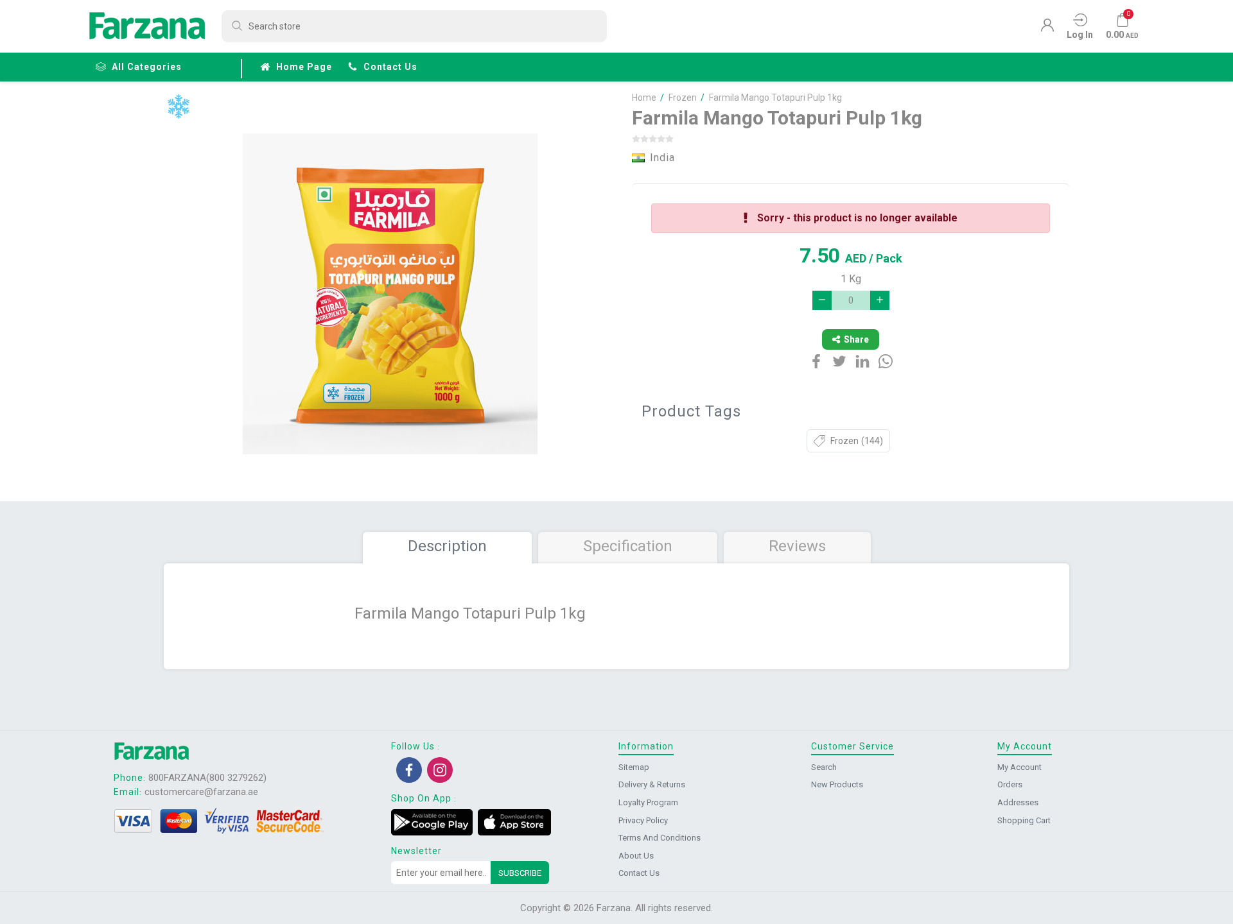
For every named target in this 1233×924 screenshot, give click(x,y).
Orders (1009, 784)
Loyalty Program (648, 802)
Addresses (1017, 802)
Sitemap (633, 767)
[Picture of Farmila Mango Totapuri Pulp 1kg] (390, 293)
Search (824, 767)
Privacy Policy (643, 820)
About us (636, 855)
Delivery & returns (651, 784)
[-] (822, 300)
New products (837, 784)
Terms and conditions (659, 838)
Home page (304, 67)
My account (1019, 767)
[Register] (1047, 28)
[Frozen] (178, 107)
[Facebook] (409, 770)
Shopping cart (1024, 820)
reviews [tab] (797, 546)
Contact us (390, 67)
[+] (879, 300)
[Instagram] (439, 770)
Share (856, 339)
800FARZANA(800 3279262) (207, 777)
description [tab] (447, 546)
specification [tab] (627, 546)
